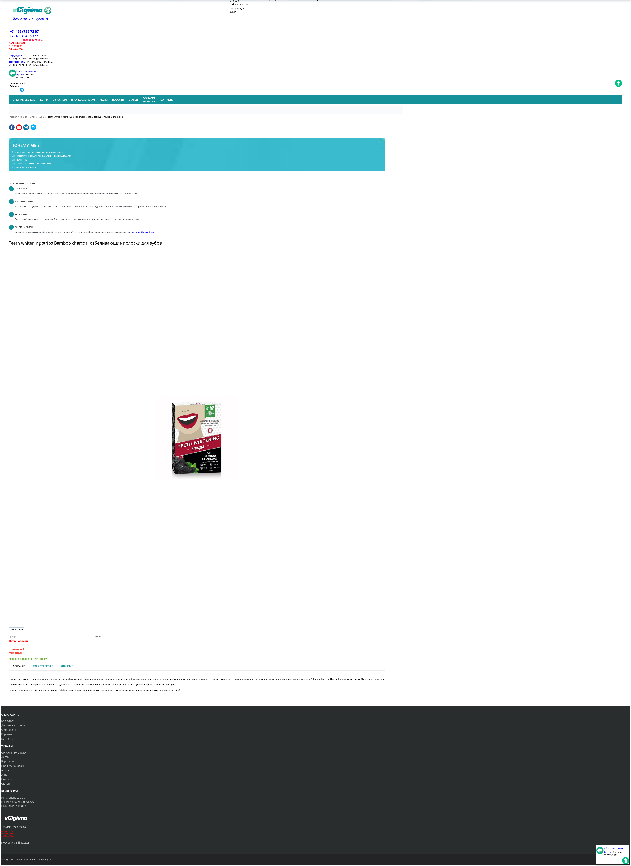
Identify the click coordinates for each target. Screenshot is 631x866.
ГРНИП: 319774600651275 (17, 802)
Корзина (20, 74)
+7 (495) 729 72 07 (24, 31)
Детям (5, 757)
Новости (6, 779)
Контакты (7, 738)
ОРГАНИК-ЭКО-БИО (13, 752)
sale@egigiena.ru (17, 61)
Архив (5, 770)
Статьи (5, 783)
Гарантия (7, 734)
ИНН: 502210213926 (13, 806)
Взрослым (7, 761)
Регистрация (30, 70)
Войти (19, 70)
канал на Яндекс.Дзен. (142, 231)
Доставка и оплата (13, 725)
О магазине (8, 730)
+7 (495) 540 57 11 (24, 36)
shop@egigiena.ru (17, 55)
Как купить (8, 721)
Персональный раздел (15, 842)
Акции (5, 775)
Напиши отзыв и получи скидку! (28, 659)
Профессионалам (12, 766)
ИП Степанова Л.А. (13, 797)
